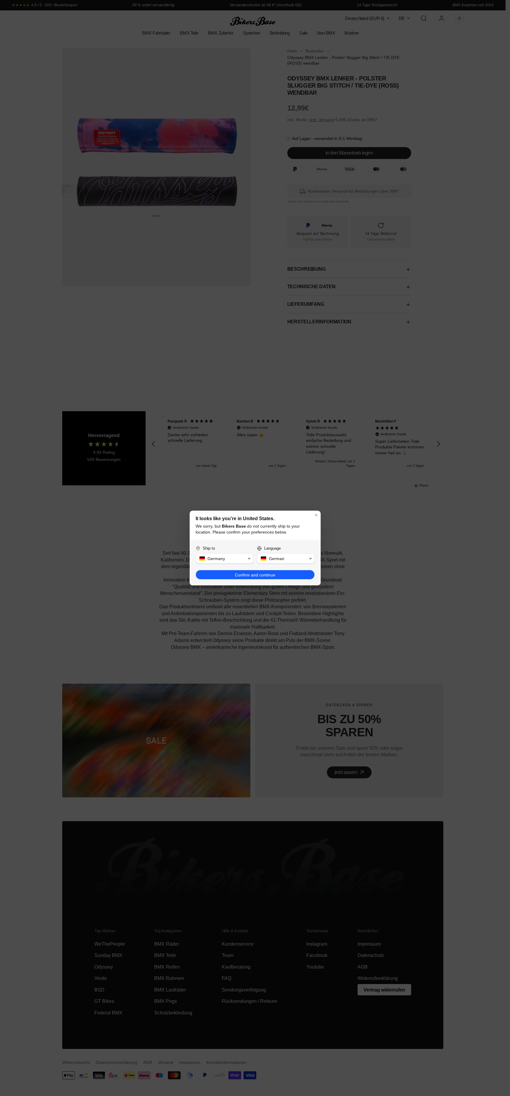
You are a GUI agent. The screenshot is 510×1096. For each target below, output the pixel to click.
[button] (224, 558)
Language (272, 548)
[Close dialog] (316, 515)
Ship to (209, 548)
